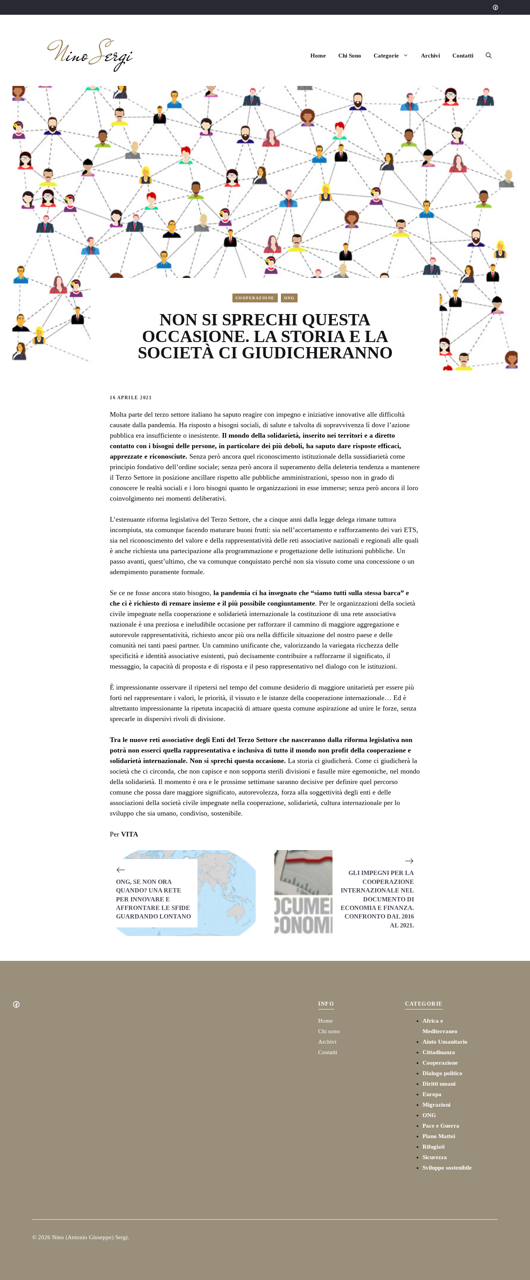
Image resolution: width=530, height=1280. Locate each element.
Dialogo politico (442, 1073)
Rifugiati (434, 1147)
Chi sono (329, 1031)
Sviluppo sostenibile (447, 1168)
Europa (432, 1094)
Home (318, 55)
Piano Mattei (439, 1136)
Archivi (430, 55)
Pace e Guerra (441, 1126)
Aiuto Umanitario (445, 1042)
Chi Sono (349, 55)
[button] (489, 55)
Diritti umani (439, 1084)
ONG (289, 298)
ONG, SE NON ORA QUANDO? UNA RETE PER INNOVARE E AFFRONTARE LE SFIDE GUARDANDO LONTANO (153, 899)
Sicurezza (435, 1157)
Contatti (462, 55)
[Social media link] (495, 7)
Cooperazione (255, 298)
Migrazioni (436, 1105)
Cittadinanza (439, 1052)
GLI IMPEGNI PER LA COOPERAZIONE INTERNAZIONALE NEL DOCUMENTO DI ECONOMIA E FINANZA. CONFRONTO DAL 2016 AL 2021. (377, 899)
